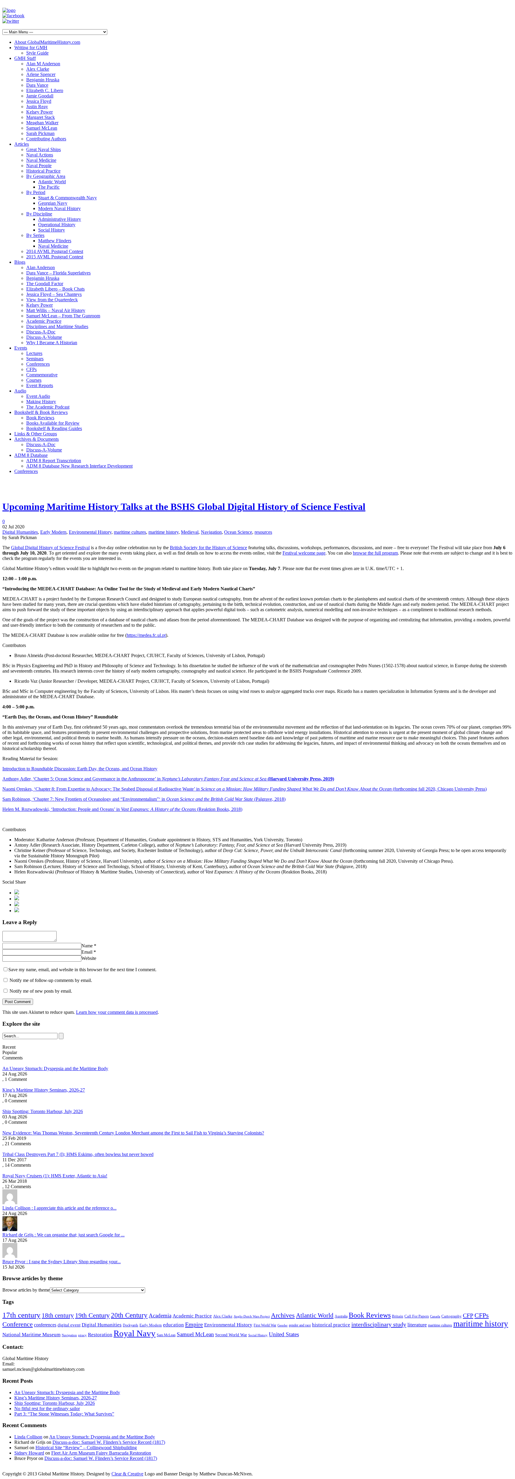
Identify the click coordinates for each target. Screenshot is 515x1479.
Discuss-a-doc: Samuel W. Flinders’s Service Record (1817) (108, 1442)
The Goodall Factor (44, 283)
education (173, 1325)
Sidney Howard (29, 1452)
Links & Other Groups (35, 433)
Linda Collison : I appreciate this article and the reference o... (59, 1207)
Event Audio (38, 396)
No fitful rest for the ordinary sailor (47, 1408)
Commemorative (42, 374)
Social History (51, 229)
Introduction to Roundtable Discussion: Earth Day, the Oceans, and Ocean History (79, 768)
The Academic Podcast (47, 406)
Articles (21, 144)
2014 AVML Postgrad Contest (54, 251)
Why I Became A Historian (51, 342)
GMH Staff (25, 58)
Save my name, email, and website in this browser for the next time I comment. (82, 969)
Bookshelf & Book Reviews (41, 412)
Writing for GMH (30, 47)
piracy (82, 1335)
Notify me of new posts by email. (41, 991)
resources (263, 532)
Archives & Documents (36, 439)
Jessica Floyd (38, 101)
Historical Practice (43, 170)
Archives (283, 1315)
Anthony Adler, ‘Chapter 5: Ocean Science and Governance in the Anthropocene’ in (168, 778)
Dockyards (130, 1325)
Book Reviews (40, 417)
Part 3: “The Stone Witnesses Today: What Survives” (64, 1413)
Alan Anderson (40, 267)
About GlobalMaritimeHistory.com (47, 42)
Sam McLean (166, 1335)
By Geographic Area (45, 176)
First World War (265, 1325)
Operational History (56, 224)
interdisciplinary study (378, 1324)
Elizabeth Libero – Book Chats (55, 288)
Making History (41, 401)
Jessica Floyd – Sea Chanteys (54, 294)
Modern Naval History (59, 208)
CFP (468, 1315)
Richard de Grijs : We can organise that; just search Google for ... (63, 1234)
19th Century (92, 1315)
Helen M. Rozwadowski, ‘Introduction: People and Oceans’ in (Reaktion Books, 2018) (122, 809)
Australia (341, 1316)
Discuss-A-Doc (40, 331)
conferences (45, 1325)
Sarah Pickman (40, 133)
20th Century (129, 1315)
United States (284, 1334)
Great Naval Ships (43, 149)
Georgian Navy (52, 203)
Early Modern (53, 532)
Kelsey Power (39, 111)
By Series (35, 235)
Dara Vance (37, 85)
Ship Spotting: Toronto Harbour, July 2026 (42, 1111)
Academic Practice (43, 321)
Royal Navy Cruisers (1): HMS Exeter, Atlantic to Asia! (54, 1175)
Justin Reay (37, 106)
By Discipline (39, 213)
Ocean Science (238, 532)
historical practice (331, 1325)
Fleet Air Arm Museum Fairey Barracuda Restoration (101, 1452)
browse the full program (375, 552)
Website (88, 958)
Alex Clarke (37, 69)
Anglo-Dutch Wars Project (252, 1316)
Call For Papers (416, 1316)
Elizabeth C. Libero (44, 90)
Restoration (100, 1334)
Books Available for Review (53, 423)
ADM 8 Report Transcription (53, 460)
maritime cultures (130, 532)
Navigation (211, 532)
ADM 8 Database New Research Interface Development (79, 465)
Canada (435, 1316)
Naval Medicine (41, 160)
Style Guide (37, 52)
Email (86, 952)
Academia (160, 1315)
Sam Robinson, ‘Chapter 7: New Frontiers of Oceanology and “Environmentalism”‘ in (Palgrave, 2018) (144, 799)
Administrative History (59, 219)
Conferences (38, 364)
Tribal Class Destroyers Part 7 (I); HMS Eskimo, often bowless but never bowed (77, 1154)
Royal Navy (135, 1333)
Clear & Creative (127, 1473)
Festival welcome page (304, 552)
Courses (33, 380)
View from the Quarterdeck (52, 299)
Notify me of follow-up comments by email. (51, 980)
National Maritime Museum (31, 1334)
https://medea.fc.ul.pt (146, 635)
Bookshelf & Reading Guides (54, 428)
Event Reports (39, 385)
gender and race (300, 1325)
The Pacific (49, 187)
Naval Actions (39, 154)
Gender (282, 1325)
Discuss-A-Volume (44, 337)
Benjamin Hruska (42, 79)
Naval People (39, 165)
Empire (194, 1324)
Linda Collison (28, 1436)
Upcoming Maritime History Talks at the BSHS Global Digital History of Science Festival (183, 506)
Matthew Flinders (54, 240)
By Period (35, 192)
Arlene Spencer (40, 74)
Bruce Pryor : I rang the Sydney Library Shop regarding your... (61, 1261)
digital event (69, 1324)
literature (417, 1325)
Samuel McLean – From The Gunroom (63, 315)
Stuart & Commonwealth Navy (67, 197)
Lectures (34, 353)
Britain (397, 1316)
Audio (20, 390)
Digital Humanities (20, 532)
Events (20, 347)
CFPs (31, 369)
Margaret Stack (40, 117)
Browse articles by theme (26, 1289)
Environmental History (90, 532)
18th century (58, 1315)
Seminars (35, 358)
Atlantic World (52, 181)
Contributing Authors (46, 138)
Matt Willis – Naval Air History (55, 310)
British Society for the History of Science (208, 547)
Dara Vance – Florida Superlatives (58, 272)
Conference (17, 1324)
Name (87, 945)
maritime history (163, 532)
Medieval (189, 532)
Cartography (451, 1316)
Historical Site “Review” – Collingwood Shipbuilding (86, 1447)
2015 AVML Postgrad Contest (54, 256)
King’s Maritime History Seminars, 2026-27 (43, 1089)
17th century (21, 1315)
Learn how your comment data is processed (117, 1012)
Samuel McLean (41, 128)
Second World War (231, 1334)
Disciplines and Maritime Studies (57, 326)
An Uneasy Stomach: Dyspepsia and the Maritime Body (55, 1068)
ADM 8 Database (31, 455)
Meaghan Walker (42, 122)
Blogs (19, 262)
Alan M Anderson (43, 63)
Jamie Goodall (39, 95)
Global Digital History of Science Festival (50, 547)
